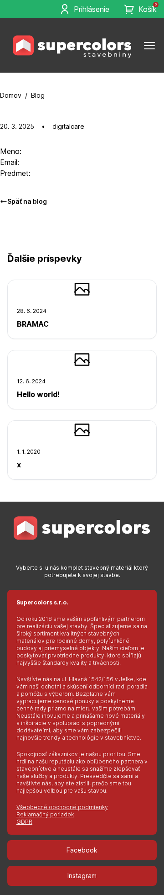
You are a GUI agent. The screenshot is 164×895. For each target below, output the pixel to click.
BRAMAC (33, 323)
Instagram (82, 875)
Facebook (82, 850)
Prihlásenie (91, 9)
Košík (147, 9)
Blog (38, 95)
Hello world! (38, 394)
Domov (10, 95)
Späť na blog (27, 201)
